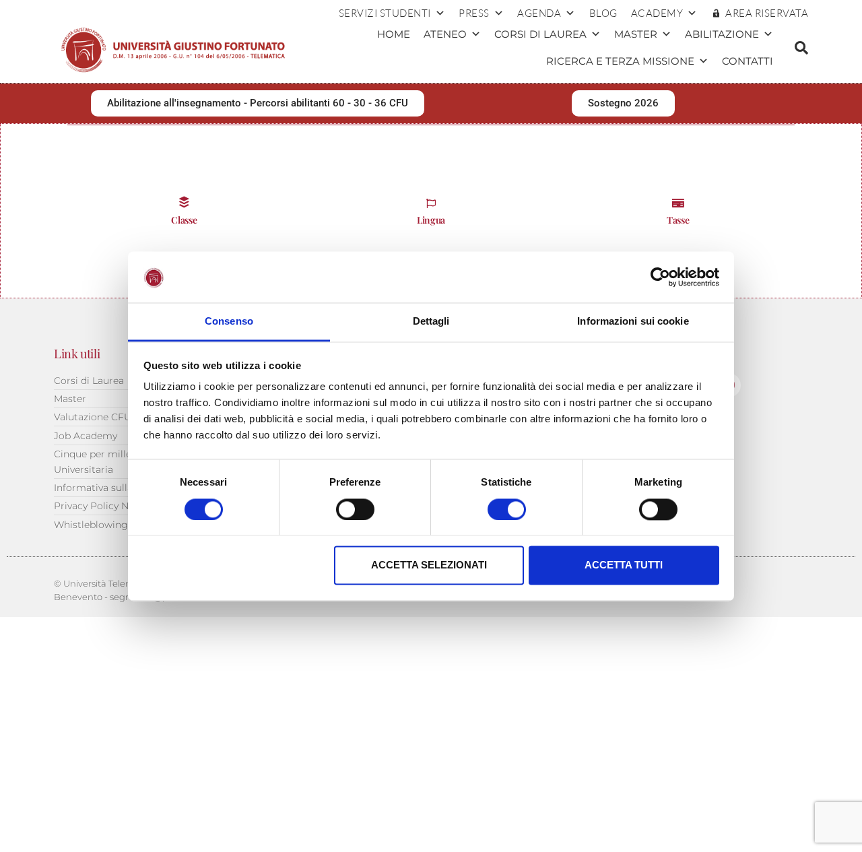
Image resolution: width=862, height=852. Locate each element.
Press (474, 13)
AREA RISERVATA (766, 13)
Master (635, 34)
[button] (801, 47)
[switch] (355, 509)
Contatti (747, 61)
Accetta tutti (624, 565)
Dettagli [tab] (431, 321)
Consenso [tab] (229, 321)
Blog (603, 13)
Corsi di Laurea (540, 34)
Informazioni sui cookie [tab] (632, 321)
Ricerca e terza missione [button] (620, 61)
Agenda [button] (539, 13)
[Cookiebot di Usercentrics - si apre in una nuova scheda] (660, 277)
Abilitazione (722, 34)
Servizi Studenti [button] (385, 13)
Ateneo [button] (445, 34)
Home (393, 34)
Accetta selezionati (429, 565)
